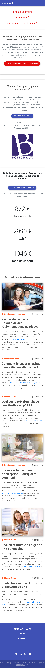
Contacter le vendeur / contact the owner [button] (21, 63)
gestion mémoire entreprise (12, 493)
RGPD (22, 634)
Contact (22, 639)
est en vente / (22, 23)
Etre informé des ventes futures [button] (21, 187)
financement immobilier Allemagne (23, 383)
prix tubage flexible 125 (33, 421)
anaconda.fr (22, 17)
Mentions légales (22, 629)
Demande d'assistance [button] (21, 116)
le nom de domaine (22, 11)
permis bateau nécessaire (18, 339)
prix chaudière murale (32, 567)
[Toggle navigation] (40, 3)
